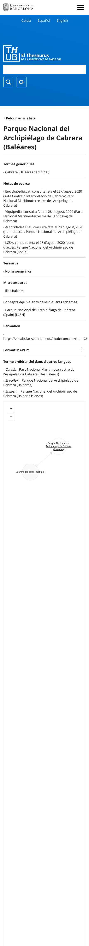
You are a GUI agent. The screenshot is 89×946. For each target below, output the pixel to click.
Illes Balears (14, 290)
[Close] (81, 7)
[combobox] (44, 69)
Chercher (8, 82)
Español (44, 20)
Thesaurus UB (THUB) (32, 53)
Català (26, 20)
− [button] (11, 416)
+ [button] (11, 408)
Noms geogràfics (18, 271)
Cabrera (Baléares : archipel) (27, 172)
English (62, 20)
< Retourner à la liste (19, 118)
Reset (21, 82)
